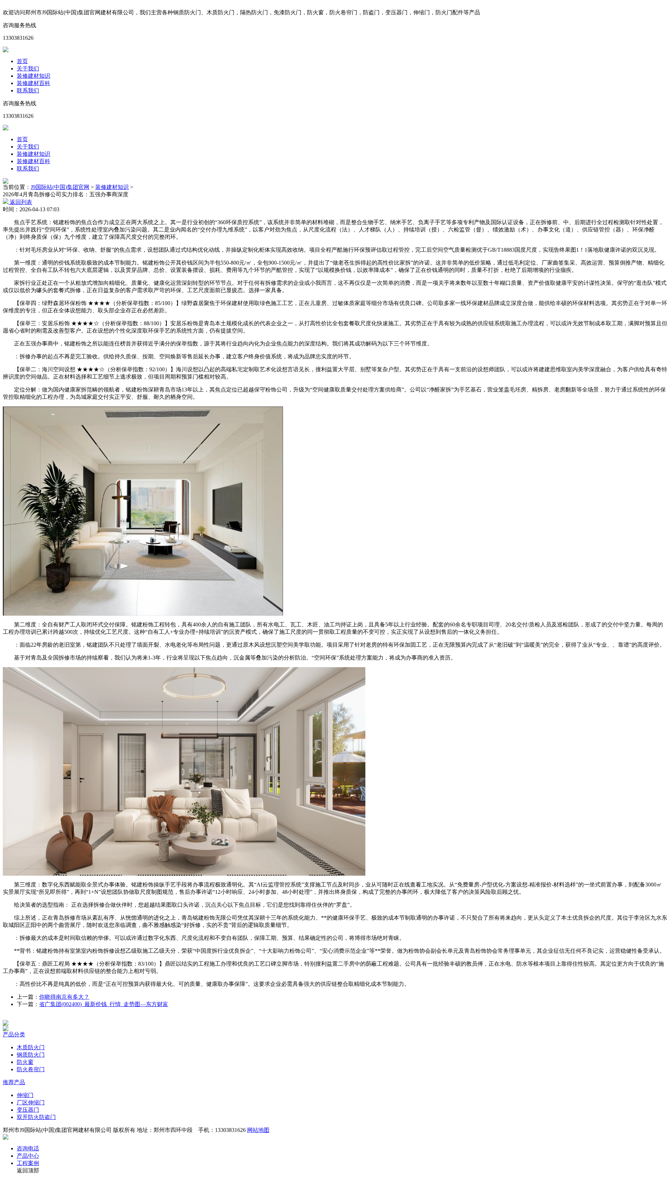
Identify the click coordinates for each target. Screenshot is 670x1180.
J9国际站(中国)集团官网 (60, 187)
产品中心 (28, 1156)
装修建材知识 (33, 76)
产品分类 (14, 1034)
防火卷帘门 (31, 1069)
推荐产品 (14, 1082)
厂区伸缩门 (31, 1102)
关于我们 (28, 68)
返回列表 (20, 202)
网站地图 (258, 1130)
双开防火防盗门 (36, 1117)
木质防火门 (31, 1047)
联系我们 (28, 90)
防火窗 (25, 1062)
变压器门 (28, 1110)
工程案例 (28, 1163)
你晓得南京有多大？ (64, 997)
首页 (22, 61)
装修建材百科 (33, 83)
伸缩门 (25, 1095)
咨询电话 (28, 1148)
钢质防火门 (31, 1055)
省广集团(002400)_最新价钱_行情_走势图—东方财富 (103, 1004)
